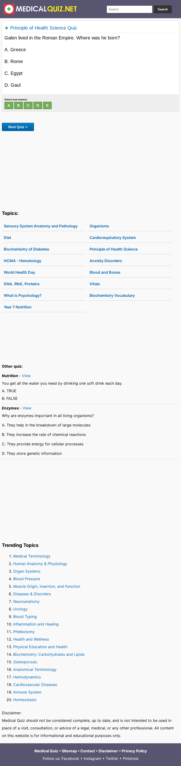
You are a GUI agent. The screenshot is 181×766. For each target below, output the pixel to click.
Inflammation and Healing (36, 624)
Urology (20, 609)
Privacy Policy (134, 751)
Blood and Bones (105, 272)
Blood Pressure (26, 578)
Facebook (70, 758)
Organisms (99, 226)
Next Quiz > (18, 127)
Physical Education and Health (40, 646)
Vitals (95, 283)
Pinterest (131, 758)
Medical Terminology (31, 556)
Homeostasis (24, 699)
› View (25, 375)
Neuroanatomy (26, 601)
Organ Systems (26, 571)
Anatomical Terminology (35, 669)
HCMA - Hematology (22, 260)
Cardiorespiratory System (113, 237)
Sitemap (69, 751)
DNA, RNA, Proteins (22, 283)
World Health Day (19, 272)
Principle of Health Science (114, 249)
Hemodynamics (27, 677)
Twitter (112, 758)
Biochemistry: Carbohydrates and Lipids (49, 654)
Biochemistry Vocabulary (112, 295)
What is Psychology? (23, 295)
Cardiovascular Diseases (35, 684)
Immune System (27, 692)
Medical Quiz (46, 751)
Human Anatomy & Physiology (40, 563)
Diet (7, 237)
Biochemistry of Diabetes (26, 249)
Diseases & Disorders (32, 594)
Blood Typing (25, 616)
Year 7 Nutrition (18, 307)
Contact (87, 751)
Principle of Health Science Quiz (43, 27)
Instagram (92, 758)
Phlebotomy (24, 631)
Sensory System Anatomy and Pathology (41, 226)
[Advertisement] (90, 170)
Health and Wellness (31, 639)
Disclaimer (108, 751)
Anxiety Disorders (106, 260)
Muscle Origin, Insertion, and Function (46, 586)
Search (163, 9)
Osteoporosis (25, 662)
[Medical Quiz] (40, 9)
